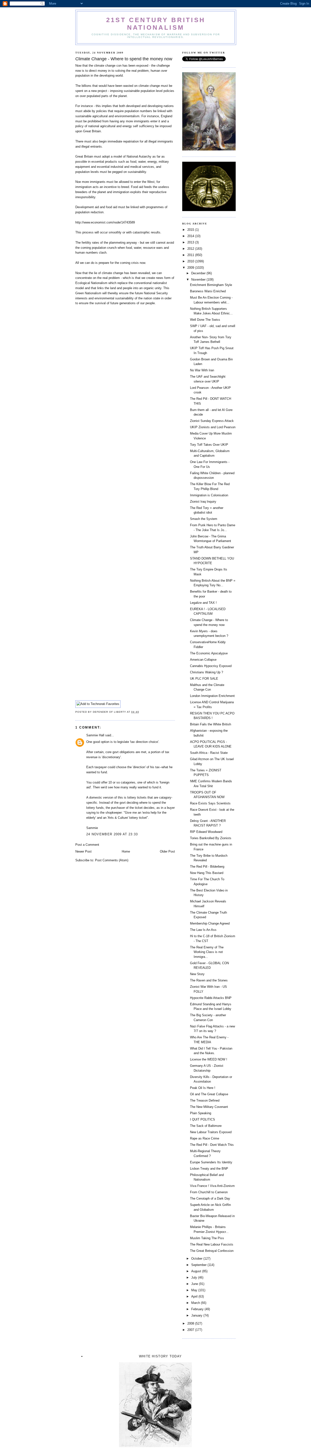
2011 (191, 255)
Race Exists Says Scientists (210, 803)
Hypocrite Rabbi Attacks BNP (211, 998)
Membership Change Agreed (210, 923)
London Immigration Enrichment (212, 696)
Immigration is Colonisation (209, 495)
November (199, 279)
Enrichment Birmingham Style (211, 285)
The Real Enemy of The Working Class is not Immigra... (207, 952)
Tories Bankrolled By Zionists (210, 838)
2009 (191, 267)
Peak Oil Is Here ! (202, 1088)
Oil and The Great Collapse (209, 1094)
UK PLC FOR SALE (204, 678)
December (199, 273)
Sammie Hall (95, 735)
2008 (191, 1323)
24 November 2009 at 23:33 (112, 834)
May (194, 1290)
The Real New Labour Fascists (211, 1244)
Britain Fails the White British (210, 724)
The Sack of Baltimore (206, 1126)
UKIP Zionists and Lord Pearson (212, 427)
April (195, 1296)
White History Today (160, 1356)
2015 (191, 229)
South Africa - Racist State (209, 753)
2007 (191, 1330)
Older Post (167, 851)
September (199, 1265)
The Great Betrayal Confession (211, 1251)
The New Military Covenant (209, 1107)
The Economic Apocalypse (209, 653)
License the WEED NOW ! (208, 1059)
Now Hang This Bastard (206, 873)
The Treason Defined (204, 1100)
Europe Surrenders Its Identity (211, 1162)
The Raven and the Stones (209, 980)
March (196, 1303)
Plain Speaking (200, 1113)
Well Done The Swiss (205, 319)
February (198, 1309)
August (196, 1271)
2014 (191, 236)
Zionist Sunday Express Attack (212, 421)
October (197, 1258)
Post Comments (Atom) (111, 860)
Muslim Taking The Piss (207, 1238)
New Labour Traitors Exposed (211, 1132)
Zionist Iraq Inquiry (203, 501)
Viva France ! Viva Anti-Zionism (212, 1186)
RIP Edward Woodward (206, 832)
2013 (191, 242)
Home (126, 851)
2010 (191, 261)
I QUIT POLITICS (202, 1119)
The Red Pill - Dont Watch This (212, 1145)
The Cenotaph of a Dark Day (210, 1198)
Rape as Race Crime (204, 1138)
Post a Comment (87, 844)
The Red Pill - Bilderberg (207, 866)
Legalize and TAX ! (203, 603)
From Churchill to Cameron (209, 1192)
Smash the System (203, 519)
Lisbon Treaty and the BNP (209, 1168)
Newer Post (83, 851)
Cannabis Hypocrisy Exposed (211, 666)
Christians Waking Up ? (206, 672)
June (195, 1284)
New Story (197, 974)
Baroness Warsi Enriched (208, 291)
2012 (191, 248)
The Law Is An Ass (203, 930)
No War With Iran (202, 370)
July (194, 1277)
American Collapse (203, 659)
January (197, 1315)
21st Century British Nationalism (155, 23)
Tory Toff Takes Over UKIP (209, 444)
